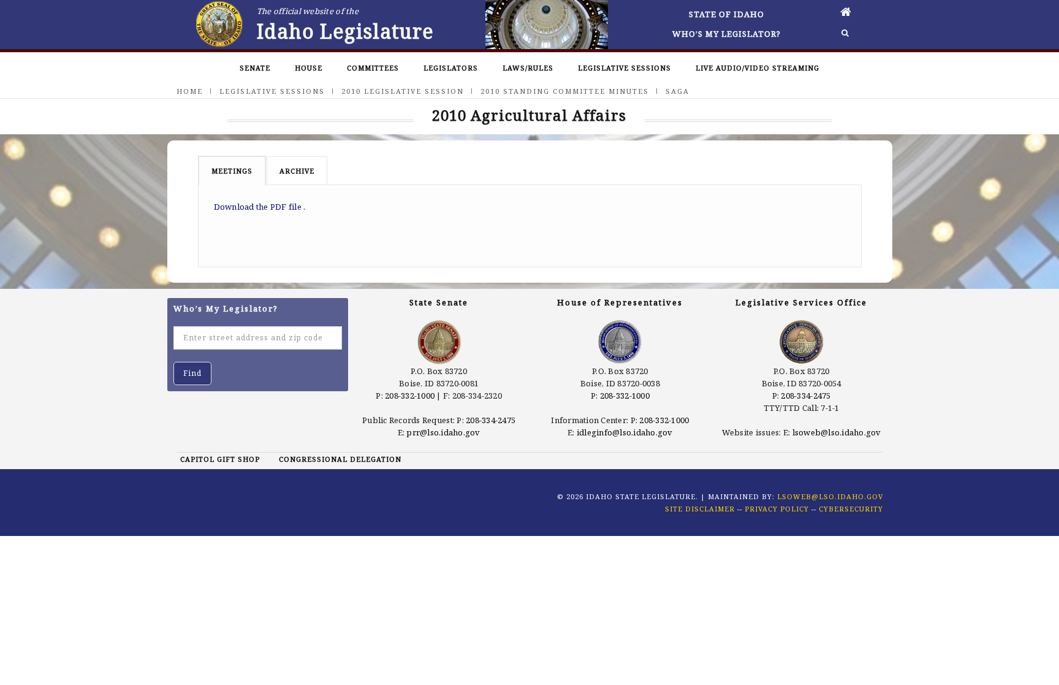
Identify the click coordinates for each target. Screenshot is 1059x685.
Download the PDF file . (260, 206)
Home (189, 91)
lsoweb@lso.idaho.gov (836, 432)
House (308, 67)
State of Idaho (726, 14)
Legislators (450, 67)
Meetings (231, 170)
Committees (373, 67)
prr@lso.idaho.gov (443, 432)
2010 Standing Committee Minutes (564, 91)
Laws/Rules (528, 67)
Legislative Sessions (624, 67)
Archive (296, 170)
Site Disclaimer (700, 508)
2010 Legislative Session (402, 91)
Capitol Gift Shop (220, 459)
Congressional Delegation (340, 459)
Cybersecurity (851, 508)
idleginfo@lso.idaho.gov (625, 432)
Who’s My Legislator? (726, 33)
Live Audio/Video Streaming (757, 67)
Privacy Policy (777, 508)
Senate (255, 67)
